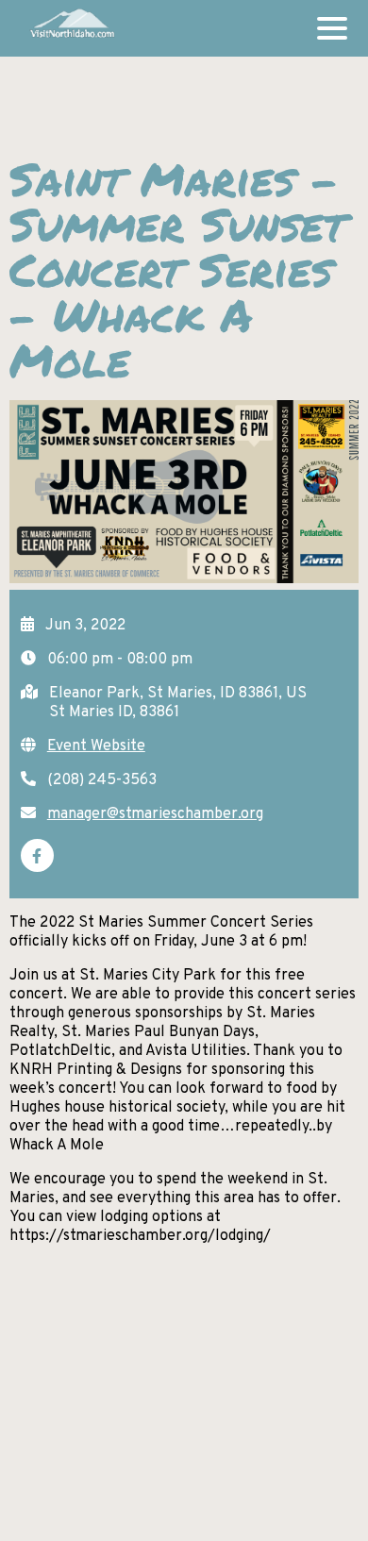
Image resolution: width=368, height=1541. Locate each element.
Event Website (96, 746)
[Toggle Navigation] (332, 28)
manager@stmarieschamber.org (155, 814)
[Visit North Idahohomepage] (71, 28)
